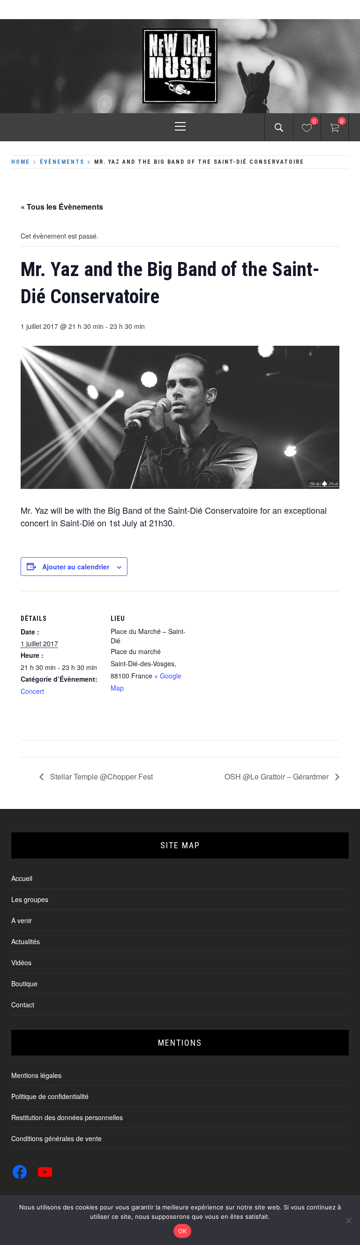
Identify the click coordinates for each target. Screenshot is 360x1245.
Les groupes (29, 899)
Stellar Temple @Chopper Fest (100, 776)
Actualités (25, 941)
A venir (21, 920)
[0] (307, 129)
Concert (32, 691)
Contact (22, 1004)
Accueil (21, 878)
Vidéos (21, 962)
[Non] (348, 1220)
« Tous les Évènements (62, 206)
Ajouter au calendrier (75, 566)
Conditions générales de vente (56, 1138)
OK (182, 1231)
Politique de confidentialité (50, 1096)
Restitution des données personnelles (67, 1117)
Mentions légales (36, 1075)
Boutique (24, 983)
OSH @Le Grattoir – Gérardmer (277, 776)
